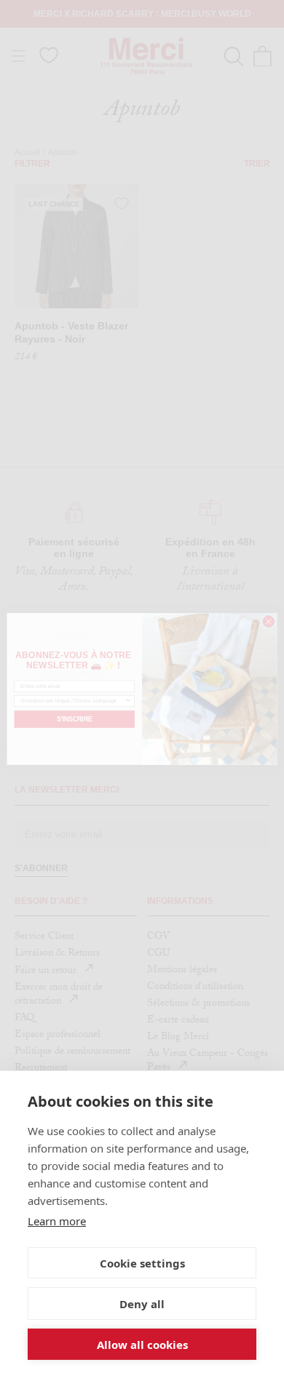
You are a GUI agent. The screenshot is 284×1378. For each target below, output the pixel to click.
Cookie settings (142, 1263)
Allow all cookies (142, 1344)
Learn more (57, 1221)
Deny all (142, 1304)
